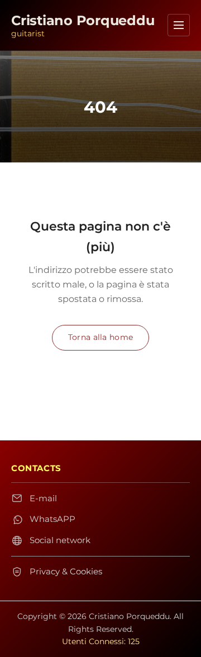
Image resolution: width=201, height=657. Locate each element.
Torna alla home (100, 337)
